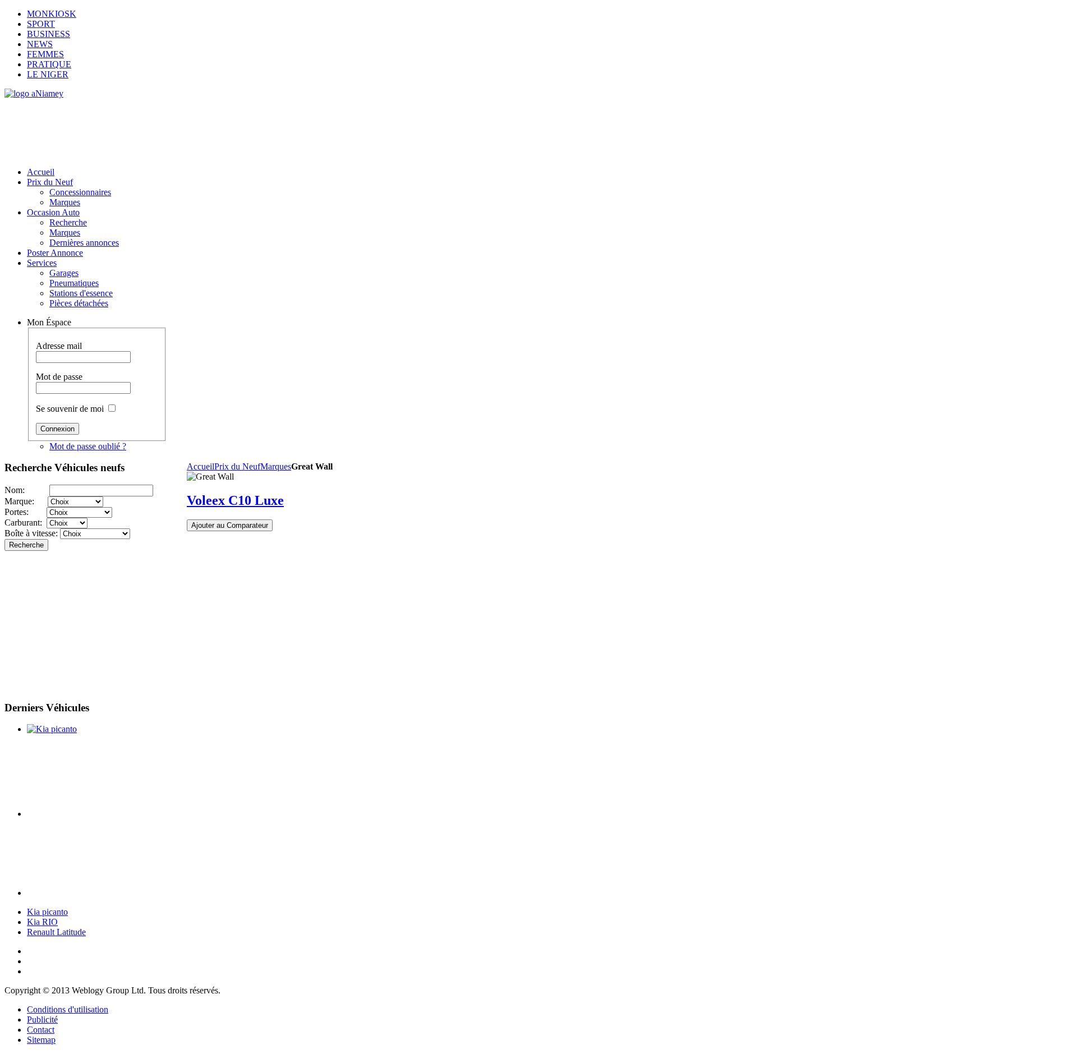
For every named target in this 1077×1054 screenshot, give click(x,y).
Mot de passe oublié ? (87, 446)
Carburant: (25, 522)
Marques (275, 466)
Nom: (26, 490)
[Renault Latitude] (95, 892)
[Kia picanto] (52, 729)
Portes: (25, 512)
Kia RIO (42, 922)
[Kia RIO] (95, 813)
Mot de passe (59, 376)
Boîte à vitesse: (32, 533)
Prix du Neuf (237, 466)
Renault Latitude (56, 932)
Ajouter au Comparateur (229, 525)
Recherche (26, 545)
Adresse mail (59, 346)
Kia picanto (47, 912)
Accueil (200, 466)
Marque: (26, 501)
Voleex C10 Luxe (235, 500)
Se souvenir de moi (70, 408)
